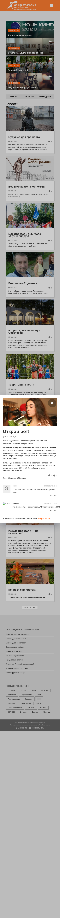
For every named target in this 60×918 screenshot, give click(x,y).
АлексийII (16, 503)
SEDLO (15, 486)
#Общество (21, 478)
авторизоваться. (44, 519)
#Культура (12, 478)
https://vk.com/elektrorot (12, 471)
